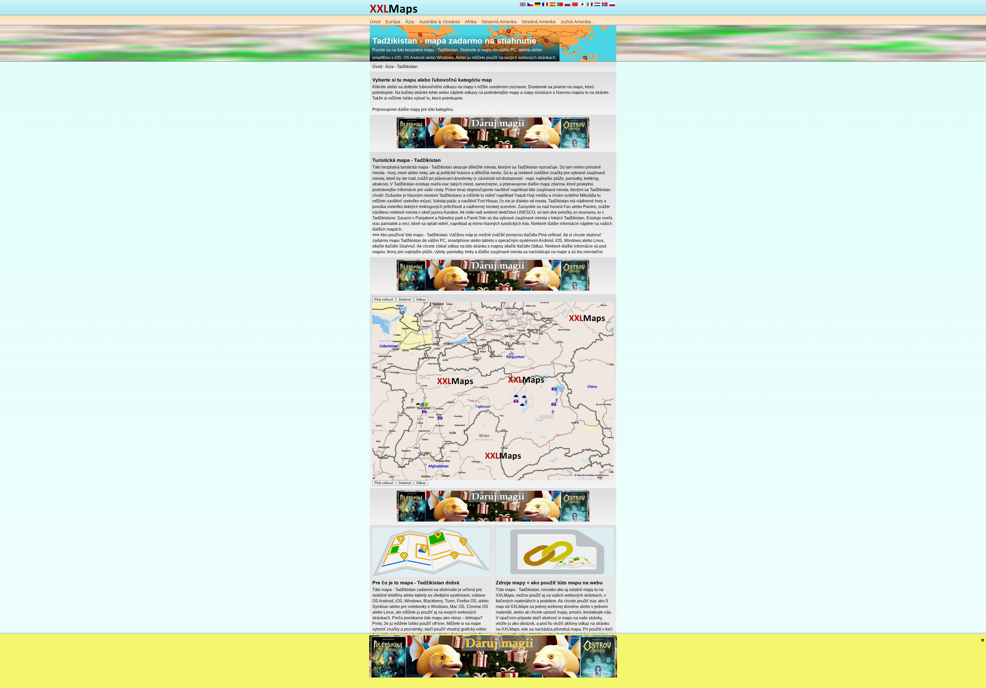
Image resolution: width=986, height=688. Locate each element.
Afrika (471, 21)
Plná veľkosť (383, 299)
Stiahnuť (405, 299)
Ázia (409, 21)
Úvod (375, 21)
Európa (392, 21)
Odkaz (421, 299)
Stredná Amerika (539, 21)
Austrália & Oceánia (439, 21)
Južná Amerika (576, 21)
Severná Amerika (499, 21)
